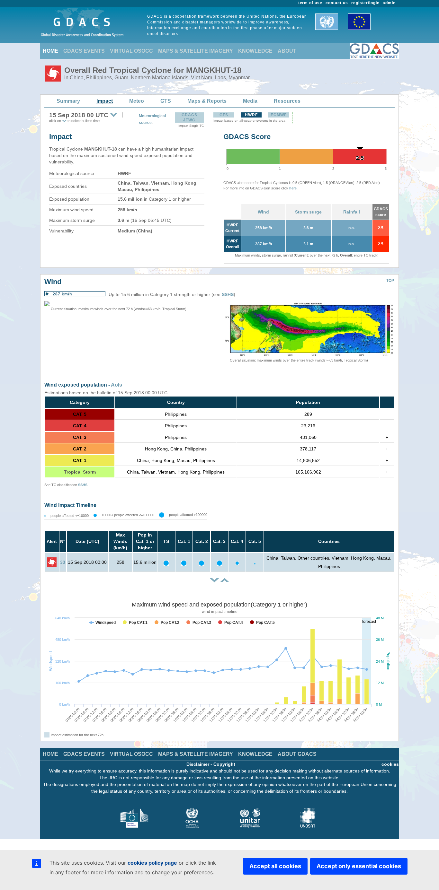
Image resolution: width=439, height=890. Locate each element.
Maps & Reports (207, 101)
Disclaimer (197, 764)
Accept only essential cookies (359, 866)
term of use (310, 3)
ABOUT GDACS (297, 754)
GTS (165, 101)
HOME (50, 51)
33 (62, 562)
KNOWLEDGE (255, 51)
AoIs (116, 385)
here (293, 188)
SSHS (228, 294)
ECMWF (279, 115)
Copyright (224, 764)
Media (250, 101)
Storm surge (308, 211)
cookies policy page (152, 862)
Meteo (136, 101)
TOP (390, 280)
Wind (263, 211)
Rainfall (351, 211)
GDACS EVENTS (84, 51)
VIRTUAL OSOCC (131, 51)
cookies (390, 764)
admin (389, 3)
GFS (224, 115)
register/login (365, 3)
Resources (287, 101)
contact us (337, 3)
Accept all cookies (275, 866)
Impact (104, 101)
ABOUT (287, 51)
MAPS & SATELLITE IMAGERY (195, 51)
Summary (68, 101)
